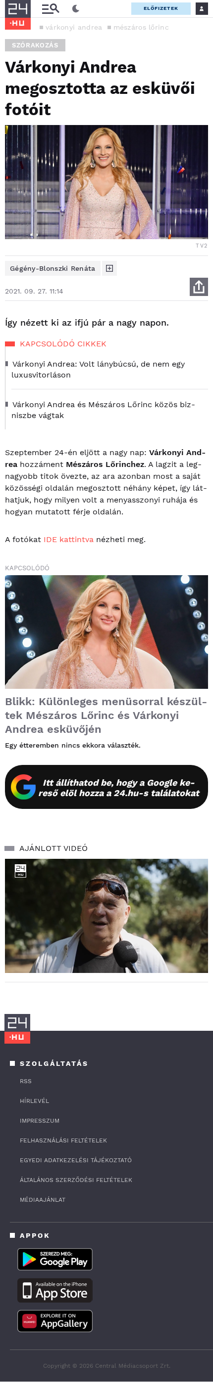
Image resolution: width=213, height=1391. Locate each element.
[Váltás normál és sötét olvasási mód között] (76, 9)
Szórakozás (35, 45)
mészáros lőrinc (141, 27)
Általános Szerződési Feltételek (76, 1180)
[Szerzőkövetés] (109, 268)
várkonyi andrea (74, 27)
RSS (26, 1081)
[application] (106, 916)
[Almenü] (50, 8)
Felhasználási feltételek (63, 1140)
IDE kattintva (69, 539)
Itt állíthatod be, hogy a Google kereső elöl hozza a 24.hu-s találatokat (118, 787)
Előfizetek (161, 8)
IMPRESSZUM (39, 1120)
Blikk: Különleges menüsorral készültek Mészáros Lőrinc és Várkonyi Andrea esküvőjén (106, 715)
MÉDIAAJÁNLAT (42, 1199)
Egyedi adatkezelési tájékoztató (76, 1160)
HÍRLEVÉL (34, 1100)
